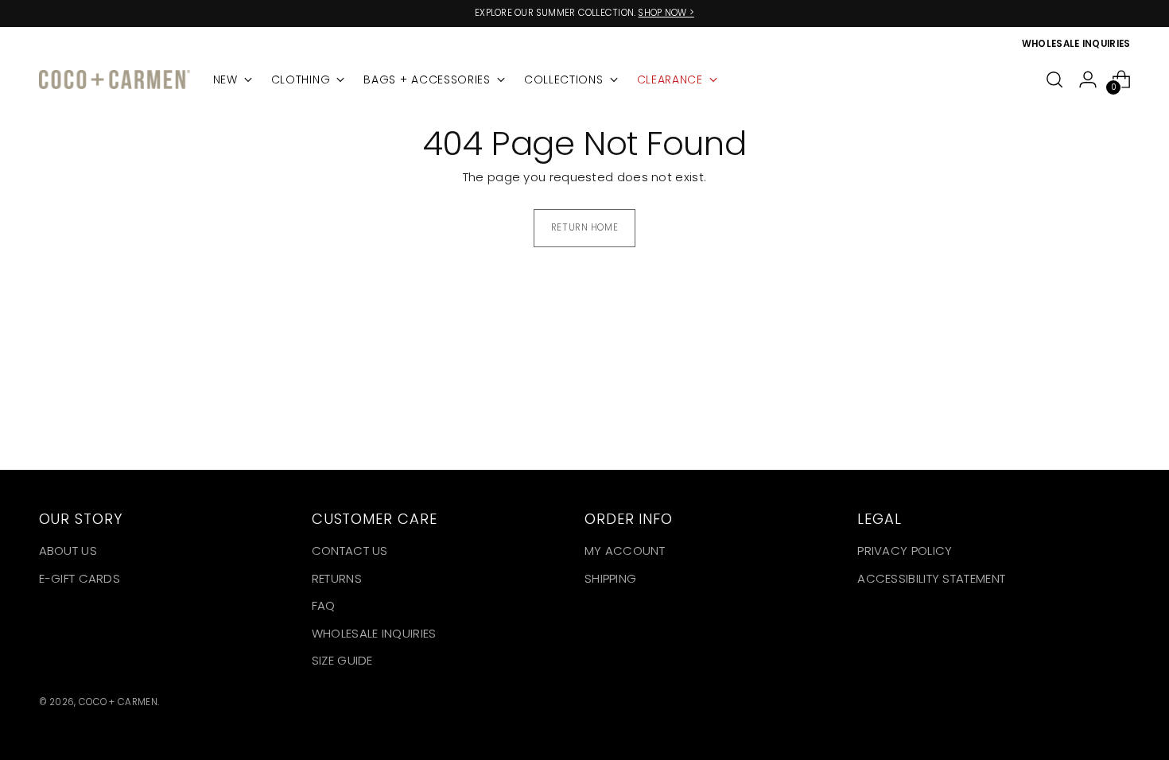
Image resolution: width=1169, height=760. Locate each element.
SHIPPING (610, 578)
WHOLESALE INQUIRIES (374, 633)
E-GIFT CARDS (80, 578)
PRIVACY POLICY (904, 550)
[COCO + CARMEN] (114, 80)
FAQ (324, 605)
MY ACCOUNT (624, 550)
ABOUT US (68, 550)
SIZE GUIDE (342, 660)
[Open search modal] (1054, 79)
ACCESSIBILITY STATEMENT (931, 578)
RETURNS (337, 578)
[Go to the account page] (1088, 79)
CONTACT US (350, 550)
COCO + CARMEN (118, 702)
